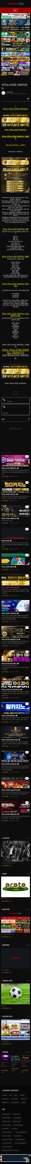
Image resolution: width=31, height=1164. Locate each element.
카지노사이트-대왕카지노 (9, 518)
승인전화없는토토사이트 (7, 934)
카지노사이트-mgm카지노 (10, 790)
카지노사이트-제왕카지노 (9, 814)
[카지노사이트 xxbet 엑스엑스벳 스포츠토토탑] (13, 1158)
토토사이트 (5, 909)
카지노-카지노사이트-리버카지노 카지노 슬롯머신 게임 (15, 314)
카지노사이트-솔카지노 (20, 1139)
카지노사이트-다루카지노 (9, 613)
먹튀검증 (5, 1052)
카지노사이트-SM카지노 (7, 1143)
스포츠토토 (5, 838)
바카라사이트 (6, 541)
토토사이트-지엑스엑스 (18, 1125)
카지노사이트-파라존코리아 (21, 1132)
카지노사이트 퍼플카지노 (9, 468)
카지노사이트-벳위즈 (8, 567)
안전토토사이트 (7, 1016)
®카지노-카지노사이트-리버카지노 (15, 107)
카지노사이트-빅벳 (17, 1136)
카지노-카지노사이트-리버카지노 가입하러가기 (15, 351)
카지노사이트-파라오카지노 (10, 740)
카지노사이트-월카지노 (9, 716)
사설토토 (3, 1005)
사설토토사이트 (7, 981)
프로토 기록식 (4, 898)
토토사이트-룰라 (5, 1128)
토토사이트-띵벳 (15, 1114)
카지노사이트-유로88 (6, 1136)
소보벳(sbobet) (5, 1041)
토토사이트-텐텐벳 (17, 1118)
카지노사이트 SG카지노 (9, 494)
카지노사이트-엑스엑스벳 (7, 1139)
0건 (8, 93)
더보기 (28, 838)
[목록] (28, 98)
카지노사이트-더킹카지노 (7, 1146)
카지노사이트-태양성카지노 (10, 639)
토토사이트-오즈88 (16, 1121)
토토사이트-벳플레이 (6, 1118)
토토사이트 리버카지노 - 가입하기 (15, 145)
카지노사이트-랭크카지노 (9, 663)
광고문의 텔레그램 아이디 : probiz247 (10, 1150)
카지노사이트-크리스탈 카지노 (11, 689)
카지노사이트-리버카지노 (9, 587)
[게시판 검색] (28, 452)
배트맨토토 (5, 945)
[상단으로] (27, 1160)
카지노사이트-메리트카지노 (20, 1143)
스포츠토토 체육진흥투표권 (8, 863)
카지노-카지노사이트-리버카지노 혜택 (15, 229)
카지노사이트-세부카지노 (7, 1132)
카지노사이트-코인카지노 (9, 764)
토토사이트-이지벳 (6, 1121)
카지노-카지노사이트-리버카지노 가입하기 (15, 137)
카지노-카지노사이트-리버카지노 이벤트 (15, 256)
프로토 (4, 874)
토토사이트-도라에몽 (6, 1125)
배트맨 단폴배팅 (5, 970)
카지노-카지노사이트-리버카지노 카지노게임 (15, 285)
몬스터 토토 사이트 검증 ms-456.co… (15, 1064)
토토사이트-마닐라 (6, 1114)
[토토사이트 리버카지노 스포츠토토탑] (15, 175)
